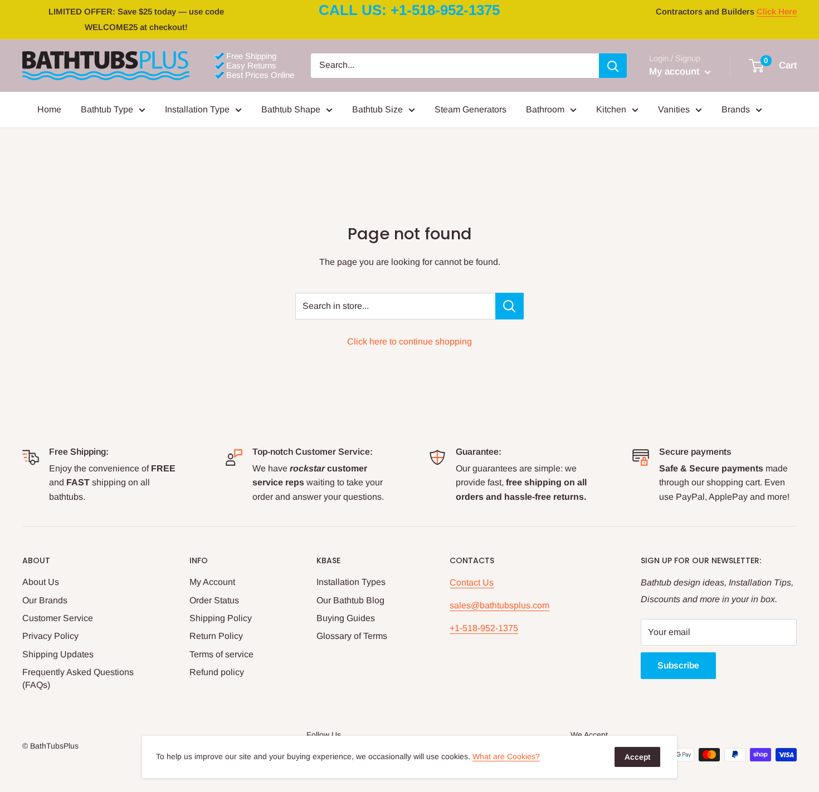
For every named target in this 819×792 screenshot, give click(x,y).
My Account (212, 582)
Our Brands (44, 600)
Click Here (777, 11)
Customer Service (57, 618)
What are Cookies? (506, 756)
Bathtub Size (377, 109)
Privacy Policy (50, 636)
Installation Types (351, 582)
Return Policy (216, 636)
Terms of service (221, 654)
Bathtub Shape (290, 109)
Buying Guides (345, 618)
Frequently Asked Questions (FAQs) (78, 678)
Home (49, 109)
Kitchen (611, 109)
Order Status (214, 600)
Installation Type (197, 109)
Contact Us (472, 582)
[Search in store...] (509, 306)
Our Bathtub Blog (350, 600)
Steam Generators (470, 109)
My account (675, 71)
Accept (637, 756)
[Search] (613, 65)
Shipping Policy (220, 618)
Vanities (674, 109)
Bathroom (545, 109)
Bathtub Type (107, 109)
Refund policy (216, 672)
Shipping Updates (58, 654)
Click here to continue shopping (409, 341)
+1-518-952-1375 (484, 628)
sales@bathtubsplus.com (499, 605)
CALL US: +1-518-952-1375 (409, 10)
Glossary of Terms (351, 636)
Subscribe (678, 665)
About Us (40, 582)
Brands (736, 109)
